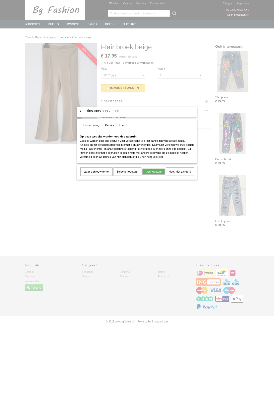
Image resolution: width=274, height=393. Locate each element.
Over (122, 125)
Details (109, 125)
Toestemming (90, 125)
